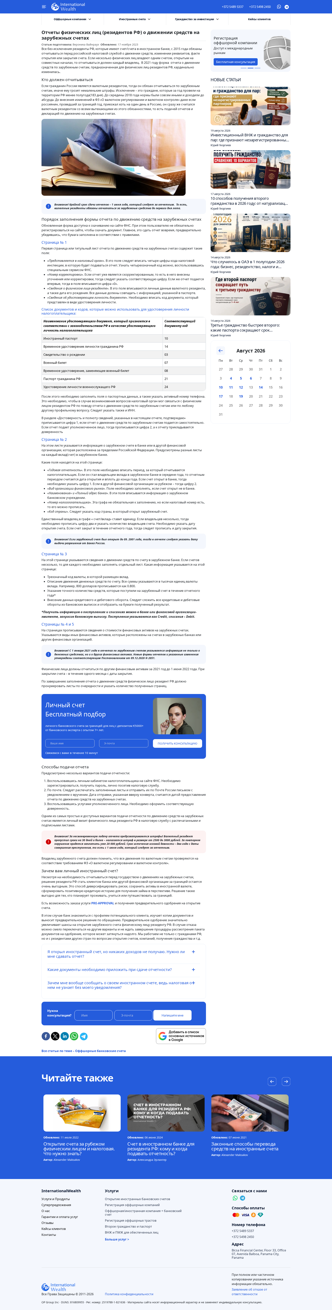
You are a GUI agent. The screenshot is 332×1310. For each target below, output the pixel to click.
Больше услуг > (117, 1239)
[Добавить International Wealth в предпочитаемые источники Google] (181, 1036)
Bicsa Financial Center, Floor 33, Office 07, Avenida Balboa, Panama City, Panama (259, 1254)
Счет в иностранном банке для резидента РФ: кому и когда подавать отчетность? (160, 1148)
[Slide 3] (257, 68)
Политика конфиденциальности (129, 1294)
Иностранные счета (132, 19)
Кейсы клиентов (259, 19)
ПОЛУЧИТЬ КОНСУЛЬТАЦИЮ (177, 743)
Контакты (49, 1235)
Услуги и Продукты (56, 1199)
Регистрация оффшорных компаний (132, 1205)
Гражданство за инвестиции (194, 19)
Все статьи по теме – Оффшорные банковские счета (84, 1051)
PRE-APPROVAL (102, 903)
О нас (46, 1211)
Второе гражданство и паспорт (128, 1227)
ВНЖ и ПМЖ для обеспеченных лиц (131, 1232)
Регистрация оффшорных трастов (130, 1221)
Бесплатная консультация (235, 62)
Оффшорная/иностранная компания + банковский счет (143, 1213)
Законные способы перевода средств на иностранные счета (244, 1146)
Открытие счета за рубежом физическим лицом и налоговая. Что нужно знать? (79, 1148)
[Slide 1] (244, 68)
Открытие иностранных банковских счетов (137, 1199)
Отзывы (47, 1223)
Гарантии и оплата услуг (60, 1217)
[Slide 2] (250, 68)
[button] (286, 1082)
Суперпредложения (56, 1205)
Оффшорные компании (70, 19)
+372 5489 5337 (232, 7)
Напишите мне (172, 1015)
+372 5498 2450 (260, 7)
